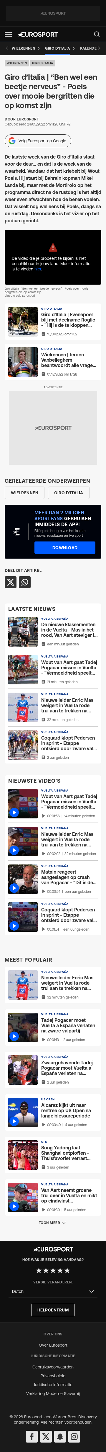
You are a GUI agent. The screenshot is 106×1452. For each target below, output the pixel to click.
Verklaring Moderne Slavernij (53, 1393)
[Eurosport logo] (38, 34)
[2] (45, 1270)
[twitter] (46, 1437)
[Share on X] (10, 582)
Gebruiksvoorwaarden (53, 1367)
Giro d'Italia (42, 63)
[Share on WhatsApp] (25, 582)
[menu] (96, 34)
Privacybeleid (53, 1375)
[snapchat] (60, 1437)
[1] (38, 1270)
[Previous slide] (7, 48)
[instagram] (74, 1437)
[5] (67, 1270)
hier (37, 269)
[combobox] (53, 1291)
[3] (53, 1270)
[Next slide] (99, 48)
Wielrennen (17, 63)
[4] (60, 1270)
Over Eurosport (53, 1345)
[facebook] (32, 1437)
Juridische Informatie (53, 1384)
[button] (8, 34)
